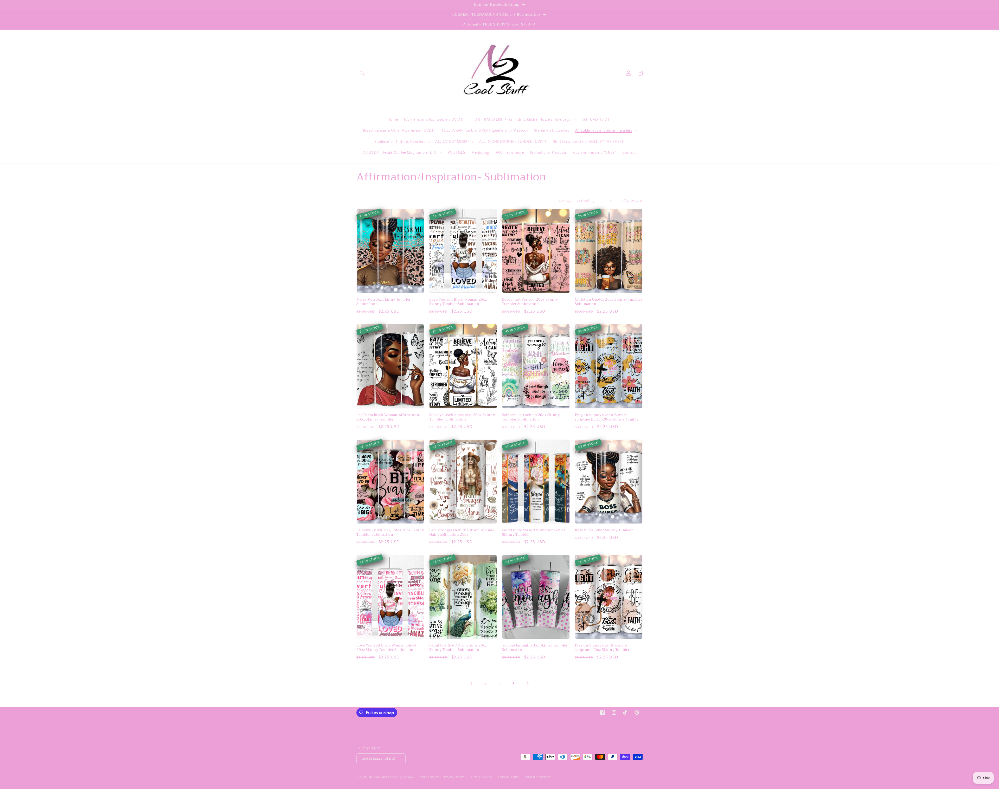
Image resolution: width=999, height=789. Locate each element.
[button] (362, 73)
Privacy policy (454, 776)
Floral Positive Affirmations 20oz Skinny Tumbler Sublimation (458, 647)
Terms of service (481, 776)
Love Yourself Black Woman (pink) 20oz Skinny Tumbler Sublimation (386, 647)
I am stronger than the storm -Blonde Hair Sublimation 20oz (462, 532)
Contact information (538, 776)
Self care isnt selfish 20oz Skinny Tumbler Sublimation (531, 417)
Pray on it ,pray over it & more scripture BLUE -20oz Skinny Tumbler (607, 417)
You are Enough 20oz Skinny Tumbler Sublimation (534, 647)
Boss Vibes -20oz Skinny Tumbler (604, 530)
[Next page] (527, 683)
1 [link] (471, 683)
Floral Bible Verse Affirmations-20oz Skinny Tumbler (534, 532)
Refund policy (429, 776)
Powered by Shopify (400, 777)
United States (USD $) (378, 758)
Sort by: (565, 200)
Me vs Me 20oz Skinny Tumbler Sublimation (383, 302)
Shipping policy (509, 776)
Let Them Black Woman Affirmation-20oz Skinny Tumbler (388, 417)
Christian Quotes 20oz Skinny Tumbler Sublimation (608, 302)
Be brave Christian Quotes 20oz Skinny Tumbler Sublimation (390, 532)
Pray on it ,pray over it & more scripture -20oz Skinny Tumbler (602, 647)
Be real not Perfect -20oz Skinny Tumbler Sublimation (530, 302)
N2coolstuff (377, 777)
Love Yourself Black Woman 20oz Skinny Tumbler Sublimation (458, 302)
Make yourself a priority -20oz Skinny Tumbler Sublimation (462, 417)
